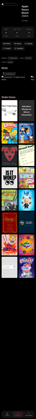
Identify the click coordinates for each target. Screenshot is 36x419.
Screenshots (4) (10, 73)
